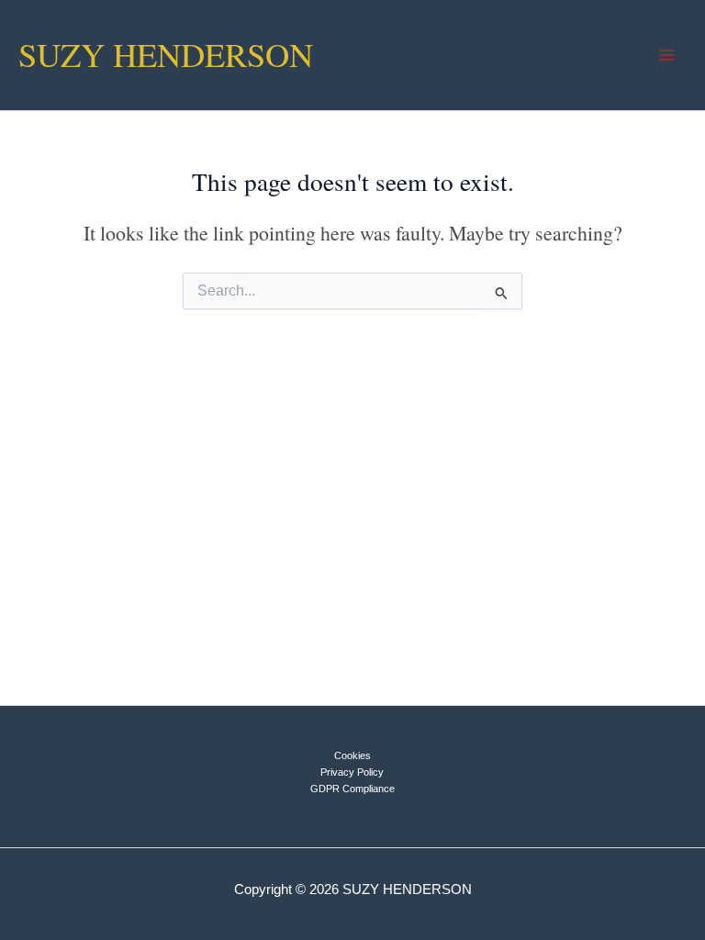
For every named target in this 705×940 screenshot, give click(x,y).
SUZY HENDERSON (165, 54)
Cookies (352, 755)
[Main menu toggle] (667, 55)
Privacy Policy (352, 772)
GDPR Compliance (352, 788)
